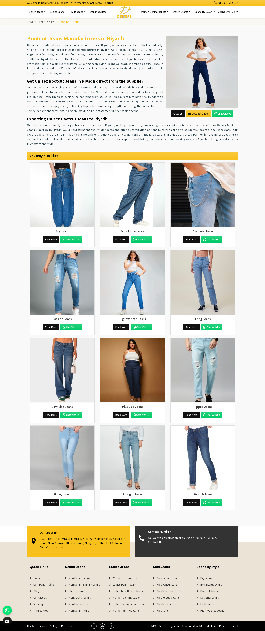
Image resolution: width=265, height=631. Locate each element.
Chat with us (224, 113)
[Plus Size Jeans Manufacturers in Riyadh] (132, 370)
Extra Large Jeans (211, 584)
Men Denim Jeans (79, 578)
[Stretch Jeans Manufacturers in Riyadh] (203, 458)
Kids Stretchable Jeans (170, 591)
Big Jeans (206, 578)
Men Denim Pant (79, 610)
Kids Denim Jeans (167, 578)
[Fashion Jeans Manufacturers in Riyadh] (62, 282)
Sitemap (38, 604)
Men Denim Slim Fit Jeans (84, 584)
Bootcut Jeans (209, 591)
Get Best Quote (200, 113)
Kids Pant (162, 610)
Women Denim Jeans (125, 578)
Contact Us (155, 542)
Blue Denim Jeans (79, 591)
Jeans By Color (203, 12)
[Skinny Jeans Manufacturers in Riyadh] (62, 458)
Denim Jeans (36, 12)
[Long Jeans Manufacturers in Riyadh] (203, 282)
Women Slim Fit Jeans (126, 610)
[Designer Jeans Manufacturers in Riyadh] (203, 195)
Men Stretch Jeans (80, 597)
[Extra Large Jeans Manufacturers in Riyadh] (132, 195)
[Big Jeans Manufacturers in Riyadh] (62, 195)
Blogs (37, 591)
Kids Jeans (77, 12)
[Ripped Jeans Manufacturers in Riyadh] (203, 370)
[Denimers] (124, 12)
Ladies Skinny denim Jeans (128, 604)
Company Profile (43, 584)
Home (30, 22)
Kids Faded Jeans (166, 584)
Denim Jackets (98, 12)
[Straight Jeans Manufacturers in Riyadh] (132, 458)
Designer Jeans (209, 597)
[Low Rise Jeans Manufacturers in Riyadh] (62, 370)
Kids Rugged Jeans (168, 597)
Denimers (42, 626)
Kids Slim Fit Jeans (167, 604)
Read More (51, 239)
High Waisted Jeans (212, 610)
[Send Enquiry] (202, 72)
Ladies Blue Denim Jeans (127, 591)
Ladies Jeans (57, 12)
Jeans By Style (226, 12)
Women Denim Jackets (154, 12)
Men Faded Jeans (79, 604)
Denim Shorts (181, 12)
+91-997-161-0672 (227, 3)
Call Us (178, 113)
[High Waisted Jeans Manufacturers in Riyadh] (132, 282)
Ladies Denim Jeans (124, 584)
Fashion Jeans (208, 604)
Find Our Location (51, 547)
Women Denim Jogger (126, 597)
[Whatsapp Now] (7, 610)
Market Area (40, 610)
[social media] (94, 626)
